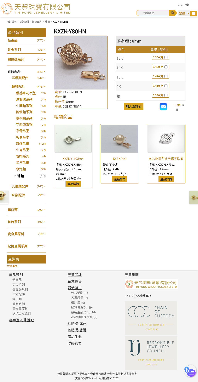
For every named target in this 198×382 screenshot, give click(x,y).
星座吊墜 (22, 162)
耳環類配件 (20, 78)
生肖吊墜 (22, 150)
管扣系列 (22, 156)
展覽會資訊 (78, 307)
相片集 (75, 302)
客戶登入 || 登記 (21, 319)
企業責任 (75, 281)
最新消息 (75, 287)
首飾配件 (24, 21)
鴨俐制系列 (24, 118)
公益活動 (77, 292)
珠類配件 (18, 195)
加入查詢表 (133, 106)
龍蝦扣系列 (24, 112)
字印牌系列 (24, 124)
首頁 (14, 21)
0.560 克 (158, 57)
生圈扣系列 (24, 105)
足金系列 (14, 49)
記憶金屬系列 (17, 246)
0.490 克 (158, 67)
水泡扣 (21, 169)
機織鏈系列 (16, 59)
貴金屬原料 (16, 234)
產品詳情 (73, 184)
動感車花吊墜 (26, 93)
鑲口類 (13, 209)
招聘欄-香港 (77, 329)
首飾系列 (14, 221)
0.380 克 (158, 95)
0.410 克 (158, 76)
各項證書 (77, 297)
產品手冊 (75, 336)
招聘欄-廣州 (77, 323)
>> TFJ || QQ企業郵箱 (138, 296)
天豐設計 (75, 274)
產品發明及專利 (82, 317)
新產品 (13, 40)
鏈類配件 (37, 21)
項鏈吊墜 (22, 143)
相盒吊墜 (22, 137)
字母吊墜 (22, 131)
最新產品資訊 (80, 312)
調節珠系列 (24, 99)
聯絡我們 (75, 342)
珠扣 (47, 21)
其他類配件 (20, 186)
